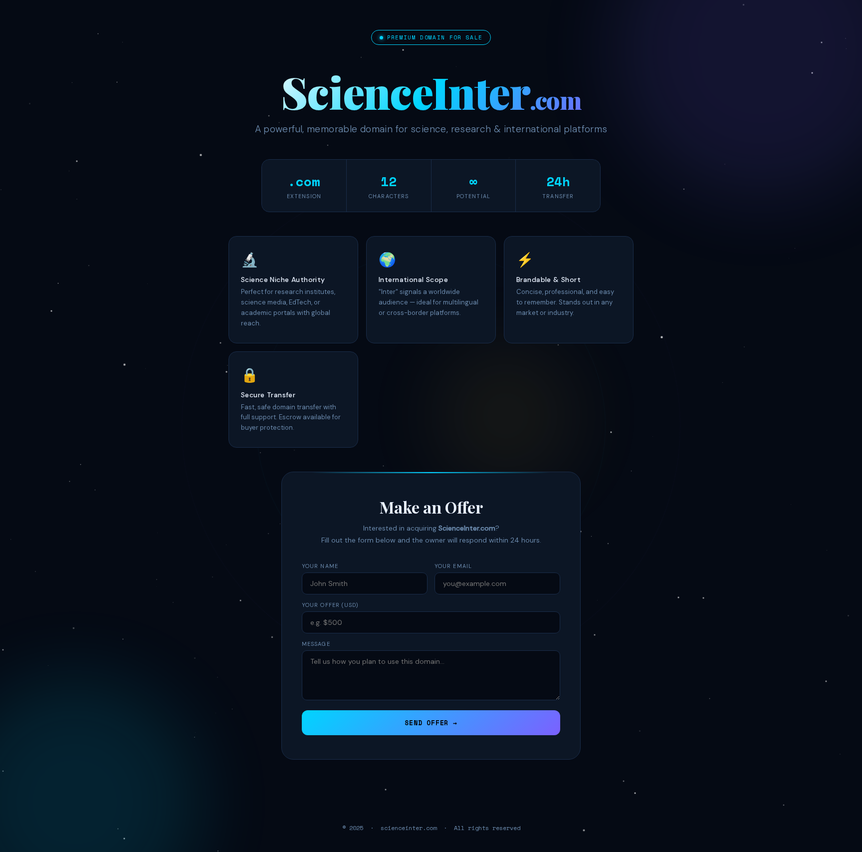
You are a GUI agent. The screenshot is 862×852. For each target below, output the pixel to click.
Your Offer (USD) (330, 604)
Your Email (453, 566)
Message (316, 643)
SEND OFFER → (431, 723)
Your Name (320, 566)
